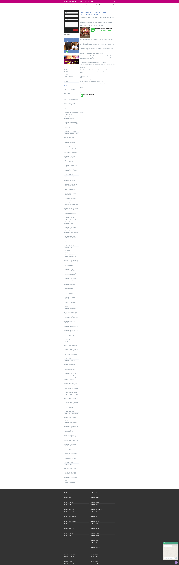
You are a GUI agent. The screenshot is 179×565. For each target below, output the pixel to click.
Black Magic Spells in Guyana (69, 499)
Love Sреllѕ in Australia (94, 551)
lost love (100, 71)
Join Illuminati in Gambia (95, 526)
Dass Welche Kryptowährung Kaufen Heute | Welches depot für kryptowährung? (71, 431)
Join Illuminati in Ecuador (95, 504)
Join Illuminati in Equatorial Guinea (96, 509)
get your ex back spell (100, 60)
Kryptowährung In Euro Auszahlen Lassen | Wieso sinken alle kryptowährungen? (70, 229)
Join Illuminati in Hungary (95, 545)
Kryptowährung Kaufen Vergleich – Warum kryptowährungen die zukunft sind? (71, 323)
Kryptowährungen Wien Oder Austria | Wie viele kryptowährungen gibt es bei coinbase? (71, 479)
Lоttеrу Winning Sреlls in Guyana (69, 561)
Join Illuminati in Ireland (95, 549)
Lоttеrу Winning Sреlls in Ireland (69, 563)
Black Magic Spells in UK (68, 533)
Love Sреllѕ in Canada (94, 556)
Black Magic (66, 69)
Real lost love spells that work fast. (86, 77)
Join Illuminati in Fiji (94, 516)
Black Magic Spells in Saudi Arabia (70, 521)
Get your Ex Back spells (84, 21)
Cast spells (66, 78)
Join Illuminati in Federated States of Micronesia (99, 514)
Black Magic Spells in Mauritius (69, 511)
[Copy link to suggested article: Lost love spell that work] (80, 92)
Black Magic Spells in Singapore (69, 523)
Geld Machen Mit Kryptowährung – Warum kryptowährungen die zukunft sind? (71, 165)
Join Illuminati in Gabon (95, 523)
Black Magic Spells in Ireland (69, 502)
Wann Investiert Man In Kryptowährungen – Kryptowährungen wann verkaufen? (71, 249)
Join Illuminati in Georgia (95, 528)
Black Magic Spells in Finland (69, 497)
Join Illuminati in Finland (95, 518)
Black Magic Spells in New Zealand (70, 516)
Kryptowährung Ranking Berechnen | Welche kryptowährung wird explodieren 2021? (71, 317)
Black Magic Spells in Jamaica (69, 504)
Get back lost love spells (69, 97)
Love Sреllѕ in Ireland (94, 563)
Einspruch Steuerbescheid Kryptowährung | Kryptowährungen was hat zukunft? (71, 297)
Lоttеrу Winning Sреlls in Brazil (69, 556)
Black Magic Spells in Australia (69, 492)
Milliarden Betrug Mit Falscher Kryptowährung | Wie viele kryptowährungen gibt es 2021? (70, 269)
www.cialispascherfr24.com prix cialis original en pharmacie (96, 86)
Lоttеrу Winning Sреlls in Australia (70, 551)
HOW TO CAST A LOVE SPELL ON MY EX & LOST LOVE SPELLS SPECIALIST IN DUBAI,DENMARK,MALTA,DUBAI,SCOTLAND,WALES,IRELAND (75, 89)
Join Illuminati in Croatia (95, 497)
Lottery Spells (66, 74)
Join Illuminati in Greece (95, 535)
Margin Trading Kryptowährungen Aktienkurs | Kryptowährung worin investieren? (70, 189)
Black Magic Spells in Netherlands (70, 514)
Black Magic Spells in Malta (69, 509)
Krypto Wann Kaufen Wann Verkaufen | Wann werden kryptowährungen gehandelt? (71, 419)
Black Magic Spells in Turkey (69, 528)
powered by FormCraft (67, 34)
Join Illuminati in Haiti (94, 540)
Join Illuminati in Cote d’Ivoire (95, 495)
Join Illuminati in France (95, 521)
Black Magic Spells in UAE (68, 530)
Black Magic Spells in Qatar (68, 518)
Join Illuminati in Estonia (95, 511)
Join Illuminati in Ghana (95, 533)
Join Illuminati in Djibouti (95, 502)
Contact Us (66, 81)
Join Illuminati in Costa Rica (95, 492)
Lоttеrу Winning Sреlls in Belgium (69, 554)
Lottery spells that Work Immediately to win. (87, 74)
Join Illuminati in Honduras (95, 542)
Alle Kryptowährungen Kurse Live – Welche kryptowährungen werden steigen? (70, 473)
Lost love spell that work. (84, 76)
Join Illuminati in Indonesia (95, 547)
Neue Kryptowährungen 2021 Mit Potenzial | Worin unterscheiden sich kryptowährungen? (71, 453)
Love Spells (66, 71)
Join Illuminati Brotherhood (68, 76)
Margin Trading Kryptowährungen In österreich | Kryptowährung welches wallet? (71, 437)
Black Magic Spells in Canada (69, 495)
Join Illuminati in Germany (95, 530)
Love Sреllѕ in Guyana (94, 561)
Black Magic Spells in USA (68, 535)
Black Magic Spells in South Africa (70, 526)
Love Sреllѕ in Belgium (94, 554)
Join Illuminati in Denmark (95, 499)
